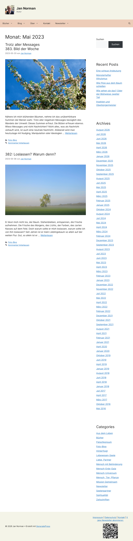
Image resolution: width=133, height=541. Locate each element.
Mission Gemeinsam (106, 482)
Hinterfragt (102, 451)
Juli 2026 (101, 134)
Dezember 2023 (104, 240)
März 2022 (101, 306)
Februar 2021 (103, 337)
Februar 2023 (103, 276)
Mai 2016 (101, 408)
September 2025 (105, 174)
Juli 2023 (101, 253)
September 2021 (105, 324)
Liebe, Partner (103, 460)
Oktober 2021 (103, 320)
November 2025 (104, 165)
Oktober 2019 (103, 355)
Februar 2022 (103, 311)
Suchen (100, 39)
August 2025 (103, 178)
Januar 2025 (102, 205)
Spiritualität (102, 495)
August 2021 (102, 329)
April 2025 (101, 191)
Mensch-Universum (106, 473)
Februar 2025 (103, 200)
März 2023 (102, 271)
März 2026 (102, 152)
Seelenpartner (103, 490)
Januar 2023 (102, 280)
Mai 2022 (101, 298)
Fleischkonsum (104, 442)
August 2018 (102, 373)
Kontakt (46, 23)
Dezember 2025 (104, 161)
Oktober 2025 (103, 169)
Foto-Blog (12, 140)
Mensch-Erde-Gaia (106, 468)
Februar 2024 (103, 236)
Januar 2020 (102, 351)
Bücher (6, 23)
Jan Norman (26, 8)
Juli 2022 (101, 293)
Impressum (98, 517)
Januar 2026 (102, 156)
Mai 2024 (101, 222)
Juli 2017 (100, 391)
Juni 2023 (101, 258)
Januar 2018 (102, 386)
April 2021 (101, 333)
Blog (20, 23)
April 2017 (101, 395)
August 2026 (103, 130)
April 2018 (101, 382)
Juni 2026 (101, 138)
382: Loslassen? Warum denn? (30, 154)
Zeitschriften (102, 499)
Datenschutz (110, 517)
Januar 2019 (102, 368)
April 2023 (101, 267)
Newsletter (60, 23)
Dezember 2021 (104, 315)
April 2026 (101, 147)
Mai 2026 (101, 143)
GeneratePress (43, 526)
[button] (129, 23)
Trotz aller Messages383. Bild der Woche (22, 46)
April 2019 (101, 364)
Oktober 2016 (103, 404)
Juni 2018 (101, 377)
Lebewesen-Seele (105, 455)
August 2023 (103, 249)
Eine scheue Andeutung (108, 70)
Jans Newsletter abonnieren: (110, 520)
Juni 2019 (101, 360)
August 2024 (103, 214)
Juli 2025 (101, 183)
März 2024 (102, 231)
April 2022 (101, 302)
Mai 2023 (101, 262)
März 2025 (101, 196)
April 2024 (101, 227)
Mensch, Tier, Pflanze (107, 477)
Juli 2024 (101, 218)
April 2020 (101, 346)
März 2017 (101, 399)
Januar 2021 (102, 342)
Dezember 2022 (104, 284)
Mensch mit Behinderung (109, 464)
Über (32, 23)
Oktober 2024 (103, 209)
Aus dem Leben (104, 433)
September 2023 (105, 245)
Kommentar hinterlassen (18, 143)
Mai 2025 (101, 187)
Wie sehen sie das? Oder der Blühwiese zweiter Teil (109, 94)
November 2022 (104, 289)
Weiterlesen (71, 133)
